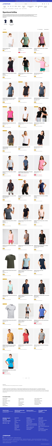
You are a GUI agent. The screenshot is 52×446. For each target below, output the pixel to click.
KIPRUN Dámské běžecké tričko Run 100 (24, 98)
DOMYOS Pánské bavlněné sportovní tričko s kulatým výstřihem (25, 296)
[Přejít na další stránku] (29, 378)
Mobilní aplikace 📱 (40, 6)
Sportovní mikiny (5, 398)
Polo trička (5, 24)
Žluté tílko (4, 404)
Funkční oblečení (5, 405)
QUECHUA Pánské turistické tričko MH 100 (9, 320)
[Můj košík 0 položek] (48, 4)
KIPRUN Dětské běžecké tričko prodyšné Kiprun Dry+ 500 (9, 370)
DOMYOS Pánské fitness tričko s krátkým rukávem (9, 172)
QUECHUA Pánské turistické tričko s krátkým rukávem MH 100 (10, 147)
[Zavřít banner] (48, 1)
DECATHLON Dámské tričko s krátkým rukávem (24, 196)
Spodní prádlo (21, 403)
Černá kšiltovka (36, 404)
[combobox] (46, 29)
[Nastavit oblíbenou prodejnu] (43, 4)
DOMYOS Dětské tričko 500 (38, 270)
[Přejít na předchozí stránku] (23, 378)
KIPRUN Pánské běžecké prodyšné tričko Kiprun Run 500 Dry (9, 196)
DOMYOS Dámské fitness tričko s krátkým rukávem (25, 49)
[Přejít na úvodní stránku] (6, 3)
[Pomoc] (45, 4)
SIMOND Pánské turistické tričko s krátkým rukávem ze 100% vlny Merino (41, 246)
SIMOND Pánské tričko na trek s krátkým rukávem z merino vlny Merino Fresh (9, 99)
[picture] (10, 39)
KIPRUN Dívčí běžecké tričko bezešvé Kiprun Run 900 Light (41, 321)
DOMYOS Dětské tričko (6, 48)
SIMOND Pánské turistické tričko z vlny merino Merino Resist (41, 296)
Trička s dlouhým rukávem (11, 24)
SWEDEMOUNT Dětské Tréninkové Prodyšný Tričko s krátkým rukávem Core (25, 172)
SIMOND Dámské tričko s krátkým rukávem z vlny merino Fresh (41, 99)
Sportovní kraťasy (21, 398)
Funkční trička (5, 399)
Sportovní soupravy (21, 404)
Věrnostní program (45, 6)
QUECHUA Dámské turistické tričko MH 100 (10, 295)
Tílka (19, 400)
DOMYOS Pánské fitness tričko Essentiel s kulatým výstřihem (25, 321)
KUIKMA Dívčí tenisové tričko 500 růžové (9, 245)
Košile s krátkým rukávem (6, 400)
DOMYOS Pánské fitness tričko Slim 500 (24, 220)
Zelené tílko (20, 405)
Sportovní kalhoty (37, 399)
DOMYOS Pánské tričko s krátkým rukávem (25, 73)
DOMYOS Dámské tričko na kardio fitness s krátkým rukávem (25, 271)
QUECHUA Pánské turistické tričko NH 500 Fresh (10, 271)
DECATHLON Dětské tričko (38, 73)
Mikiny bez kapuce (5, 403)
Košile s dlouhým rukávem (38, 398)
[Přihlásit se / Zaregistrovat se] (46, 4)
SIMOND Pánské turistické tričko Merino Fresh (25, 245)
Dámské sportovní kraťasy (38, 400)
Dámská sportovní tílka (37, 403)
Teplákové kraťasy (21, 399)
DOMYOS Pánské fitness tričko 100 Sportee (41, 345)
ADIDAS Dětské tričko (37, 171)
